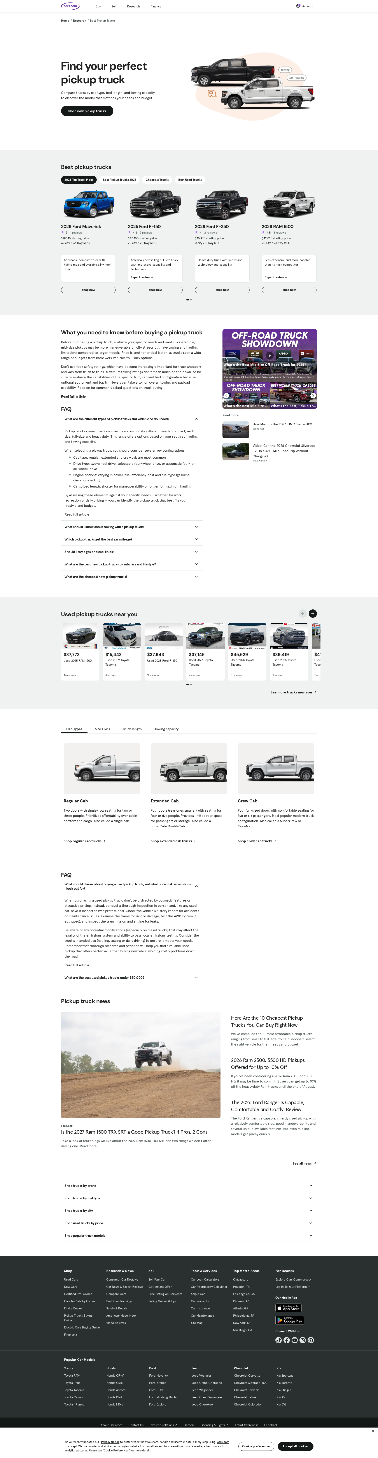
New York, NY (242, 1323)
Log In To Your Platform (291, 1287)
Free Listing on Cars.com (165, 1294)
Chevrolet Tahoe (245, 1397)
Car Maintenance (202, 1316)
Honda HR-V (115, 1404)
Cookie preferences (256, 1446)
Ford (152, 1368)
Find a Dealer (73, 1308)
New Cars (70, 1287)
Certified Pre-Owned (78, 1294)
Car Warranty (200, 1301)
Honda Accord (116, 1390)
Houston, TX (241, 1287)
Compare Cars (116, 1294)
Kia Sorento (284, 1383)
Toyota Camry (73, 1397)
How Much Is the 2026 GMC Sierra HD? (282, 424)
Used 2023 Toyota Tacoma (201, 662)
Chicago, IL (240, 1279)
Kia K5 (281, 1397)
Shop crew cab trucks (255, 841)
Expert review (140, 277)
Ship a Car (198, 1294)
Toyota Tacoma (74, 1390)
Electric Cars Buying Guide (82, 1327)
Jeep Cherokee (202, 1404)
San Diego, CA (242, 1330)
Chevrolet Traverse (247, 1390)
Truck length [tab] (132, 729)
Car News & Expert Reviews (124, 1287)
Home (65, 21)
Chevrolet (241, 1368)
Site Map (197, 1323)
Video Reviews (116, 1323)
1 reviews (76, 233)
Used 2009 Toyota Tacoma (117, 662)
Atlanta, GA (240, 1308)
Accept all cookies (296, 1446)
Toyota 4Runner (75, 1404)
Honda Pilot (114, 1397)
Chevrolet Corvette (247, 1375)
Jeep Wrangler (201, 1375)
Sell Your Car (157, 1279)
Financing (70, 1335)
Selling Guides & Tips (162, 1301)
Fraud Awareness (246, 1425)
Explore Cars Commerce (292, 1279)
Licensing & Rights (213, 1425)
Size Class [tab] (102, 729)
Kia (279, 1368)
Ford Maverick (158, 1375)
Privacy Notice (110, 1442)
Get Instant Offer (160, 1287)
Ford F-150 (156, 1390)
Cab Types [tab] (74, 729)
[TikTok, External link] (278, 1340)
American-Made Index (121, 1316)
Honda (111, 1368)
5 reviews (146, 233)
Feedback (271, 1425)
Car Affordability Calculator (209, 1287)
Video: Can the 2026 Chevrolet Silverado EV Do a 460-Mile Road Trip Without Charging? (284, 450)
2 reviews (210, 233)
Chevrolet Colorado (247, 1404)
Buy (98, 6)
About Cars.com (111, 1425)
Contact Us (136, 1425)
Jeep (195, 1368)
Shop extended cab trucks (171, 841)
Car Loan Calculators (205, 1279)
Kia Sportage (285, 1375)
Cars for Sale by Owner (79, 1301)
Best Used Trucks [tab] (190, 180)
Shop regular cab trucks (83, 841)
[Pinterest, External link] (311, 1340)
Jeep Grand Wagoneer (207, 1397)
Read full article (73, 396)
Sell (114, 6)
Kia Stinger (284, 1390)
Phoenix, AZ (241, 1301)
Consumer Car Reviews (122, 1279)
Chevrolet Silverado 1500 (250, 1383)
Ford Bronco (157, 1383)
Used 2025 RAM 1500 (78, 661)
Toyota (68, 1368)
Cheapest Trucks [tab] (157, 180)
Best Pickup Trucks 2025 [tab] (119, 180)
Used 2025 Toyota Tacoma (242, 662)
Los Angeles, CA (244, 1294)
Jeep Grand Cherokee (207, 1383)
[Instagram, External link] (302, 1340)
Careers (189, 1425)
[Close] (373, 1431)
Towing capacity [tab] (166, 729)
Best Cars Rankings (119, 1301)
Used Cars (71, 1279)
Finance (156, 6)
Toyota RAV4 (72, 1375)
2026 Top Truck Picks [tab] (79, 180)
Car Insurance (200, 1308)
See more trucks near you (292, 692)
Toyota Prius (72, 1383)
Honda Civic (114, 1383)
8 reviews (279, 233)
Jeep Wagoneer (202, 1390)
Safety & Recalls (117, 1308)
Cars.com (223, 1442)
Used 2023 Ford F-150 (162, 661)
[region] (189, 1442)
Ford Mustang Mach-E (164, 1397)
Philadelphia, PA (243, 1316)
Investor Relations (162, 1425)
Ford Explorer (158, 1404)
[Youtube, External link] (295, 1340)
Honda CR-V (115, 1375)
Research (133, 6)
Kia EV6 (282, 1404)
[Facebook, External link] (287, 1340)
